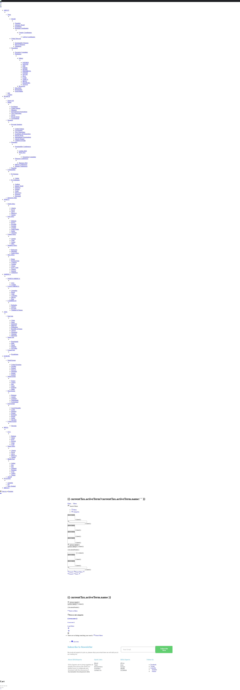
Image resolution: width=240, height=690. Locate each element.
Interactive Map (12, 198)
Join (9, 93)
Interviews (18, 193)
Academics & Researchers (23, 134)
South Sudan (15, 229)
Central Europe (12, 421)
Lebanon (13, 468)
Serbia (13, 418)
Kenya (13, 222)
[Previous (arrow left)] (1, 687)
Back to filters (73, 611)
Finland (13, 368)
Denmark (14, 371)
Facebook (153, 664)
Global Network (16, 38)
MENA (24, 81)
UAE (12, 444)
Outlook (24, 67)
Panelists (13, 168)
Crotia (13, 409)
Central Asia (11, 350)
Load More (71, 626)
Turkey (13, 473)
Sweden (13, 366)
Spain (13, 386)
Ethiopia (13, 221)
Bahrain (13, 436)
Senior (9, 102)
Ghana (13, 266)
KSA (12, 439)
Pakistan (13, 346)
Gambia (13, 264)
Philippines (14, 327)
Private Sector (15, 117)
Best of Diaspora (20, 44)
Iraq (12, 466)
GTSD (24, 78)
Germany (14, 398)
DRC (12, 243)
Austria (13, 397)
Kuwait (13, 441)
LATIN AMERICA (13, 286)
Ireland (13, 373)
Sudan (13, 231)
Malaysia (14, 325)
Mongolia (14, 335)
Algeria (13, 208)
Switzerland (14, 402)
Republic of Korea (16, 329)
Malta (13, 389)
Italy (12, 384)
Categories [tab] (76, 512)
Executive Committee (21, 52)
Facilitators (18, 26)
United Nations (15, 108)
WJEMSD (25, 62)
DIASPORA (26, 83)
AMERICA (7, 274)
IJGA (24, 76)
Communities (11, 169)
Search (71, 572)
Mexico (13, 297)
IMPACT (6, 488)
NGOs (13, 115)
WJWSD (25, 73)
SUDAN (25, 84)
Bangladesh (14, 341)
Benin (13, 259)
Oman (13, 438)
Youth (17, 191)
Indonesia (14, 324)
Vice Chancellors (16, 113)
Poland (13, 413)
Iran (12, 465)
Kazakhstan (14, 354)
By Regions (14, 174)
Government (18, 130)
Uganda (13, 227)
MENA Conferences (21, 164)
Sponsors (17, 194)
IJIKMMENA (26, 71)
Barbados (14, 305)
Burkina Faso (15, 261)
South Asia (11, 337)
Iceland (13, 375)
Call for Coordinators (28, 37)
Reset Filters (79, 572)
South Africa (15, 253)
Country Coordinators (25, 32)
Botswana (14, 249)
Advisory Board (20, 25)
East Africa (11, 216)
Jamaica (13, 307)
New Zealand (12, 486)
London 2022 (23, 151)
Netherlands (14, 400)
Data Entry (18, 88)
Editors (21, 58)
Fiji (8, 484)
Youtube (154, 669)
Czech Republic (16, 408)
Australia (10, 483)
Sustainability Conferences (23, 146)
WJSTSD (25, 64)
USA (12, 283)
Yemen (13, 475)
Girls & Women (19, 139)
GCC (9, 432)
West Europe (11, 391)
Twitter (152, 666)
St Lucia (13, 308)
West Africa (11, 255)
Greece (13, 382)
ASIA (5, 312)
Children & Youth (20, 140)
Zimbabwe (14, 272)
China (13, 320)
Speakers (10, 120)
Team (9, 14)
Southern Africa (12, 245)
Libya (13, 211)
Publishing (18, 54)
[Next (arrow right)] (2, 687)
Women (17, 189)
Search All (11, 100)
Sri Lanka (14, 348)
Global (17, 178)
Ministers (14, 110)
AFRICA (25, 79)
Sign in (4, 491)
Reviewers (22, 86)
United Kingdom (16, 364)
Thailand (13, 334)
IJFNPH (24, 69)
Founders (18, 23)
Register (10, 491)
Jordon (13, 463)
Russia (13, 416)
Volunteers (18, 46)
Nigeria (13, 269)
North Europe (12, 360)
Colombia (14, 295)
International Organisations (19, 111)
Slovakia (13, 420)
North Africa (11, 204)
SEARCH (7, 96)
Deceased (18, 196)
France (13, 381)
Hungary (13, 411)
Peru (12, 299)
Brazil (13, 292)
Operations (14, 48)
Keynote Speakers (16, 124)
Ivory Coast (14, 267)
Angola (13, 238)
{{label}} (78, 519)
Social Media (19, 91)
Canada (13, 284)
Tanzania (14, 232)
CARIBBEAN (12, 301)
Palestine (13, 470)
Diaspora (17, 187)
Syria (12, 471)
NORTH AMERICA (14, 278)
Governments (15, 118)
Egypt (13, 210)
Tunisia (13, 215)
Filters (70, 503)
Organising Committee (29, 157)
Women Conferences (21, 166)
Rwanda (13, 224)
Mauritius (14, 251)
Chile (12, 294)
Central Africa (12, 234)
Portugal (13, 387)
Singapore (14, 332)
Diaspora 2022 (23, 163)
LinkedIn (153, 668)
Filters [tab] (75, 510)
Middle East (11, 459)
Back (77, 574)
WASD (13, 19)
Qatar (13, 443)
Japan (13, 322)
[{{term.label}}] (71, 515)
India (12, 343)
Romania (14, 415)
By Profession (15, 180)
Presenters (14, 142)
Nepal (13, 345)
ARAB (10, 477)
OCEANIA (7, 478)
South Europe (12, 376)
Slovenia (13, 426)
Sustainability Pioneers (21, 43)
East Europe (11, 403)
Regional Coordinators (21, 28)
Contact (10, 94)
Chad (12, 240)
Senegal (13, 271)
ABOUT (6, 10)
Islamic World (19, 186)
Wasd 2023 (22, 152)
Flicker (154, 671)
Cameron (14, 262)
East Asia (10, 316)
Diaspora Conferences (21, 158)
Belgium (13, 395)
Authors (17, 184)
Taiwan (13, 330)
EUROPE (7, 356)
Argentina (14, 290)
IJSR (23, 66)
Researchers (18, 89)
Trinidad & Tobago (17, 310)
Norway (13, 369)
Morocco (14, 213)
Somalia (13, 226)
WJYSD (25, 74)
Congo (13, 242)
